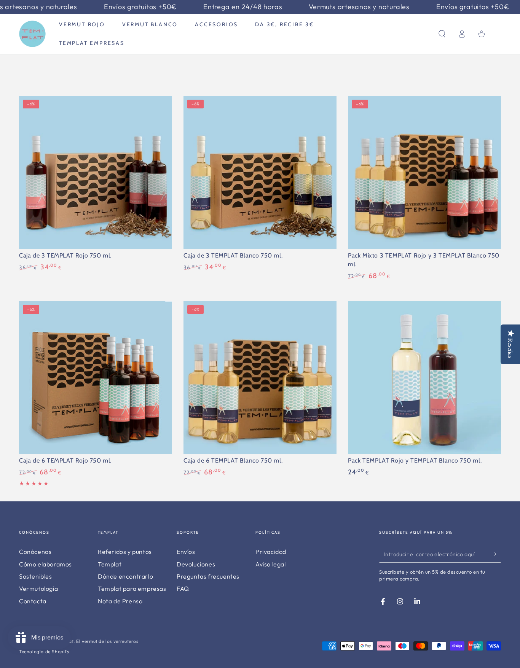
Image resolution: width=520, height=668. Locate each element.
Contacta (32, 601)
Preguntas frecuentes (208, 576)
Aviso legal (270, 564)
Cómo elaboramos (45, 564)
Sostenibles (35, 576)
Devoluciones (196, 564)
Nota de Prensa (120, 601)
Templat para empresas (132, 588)
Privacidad (270, 551)
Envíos (186, 551)
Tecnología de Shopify (44, 651)
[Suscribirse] (496, 554)
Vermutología (38, 588)
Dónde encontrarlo (125, 576)
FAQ (183, 588)
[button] (442, 33)
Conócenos (35, 551)
